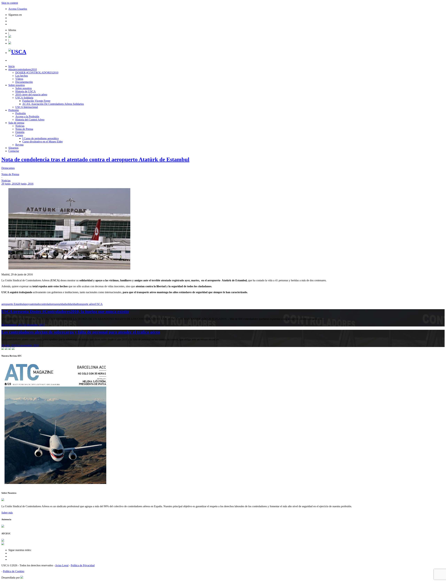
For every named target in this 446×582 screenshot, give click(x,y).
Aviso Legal (61, 565)
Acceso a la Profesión (27, 116)
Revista (19, 144)
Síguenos (13, 147)
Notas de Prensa (24, 129)
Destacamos (8, 168)
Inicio (11, 66)
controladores (47, 304)
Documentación (24, 81)
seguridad (60, 304)
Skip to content (9, 2)
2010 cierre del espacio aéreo (31, 94)
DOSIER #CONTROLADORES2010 (36, 72)
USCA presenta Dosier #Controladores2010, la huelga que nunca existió (65, 311)
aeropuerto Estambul (12, 304)
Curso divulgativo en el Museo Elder (42, 141)
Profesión (13, 110)
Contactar (13, 150)
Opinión (19, 132)
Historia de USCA (25, 91)
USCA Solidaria (24, 97)
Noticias (19, 125)
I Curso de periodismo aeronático (40, 138)
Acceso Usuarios (17, 8)
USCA (99, 304)
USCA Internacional (26, 107)
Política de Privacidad (83, 565)
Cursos (19, 135)
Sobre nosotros (16, 85)
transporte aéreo (86, 304)
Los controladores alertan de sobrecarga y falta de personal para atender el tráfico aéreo (80, 332)
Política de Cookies (13, 571)
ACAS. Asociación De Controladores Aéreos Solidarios (53, 103)
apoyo (27, 304)
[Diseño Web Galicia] (21, 577)
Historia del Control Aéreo (29, 119)
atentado (35, 304)
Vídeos (19, 78)
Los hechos (21, 75)
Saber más (7, 512)
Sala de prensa (16, 122)
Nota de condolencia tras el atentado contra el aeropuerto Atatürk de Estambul (95, 159)
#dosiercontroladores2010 (22, 69)
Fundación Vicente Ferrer (36, 100)
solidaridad (72, 304)
